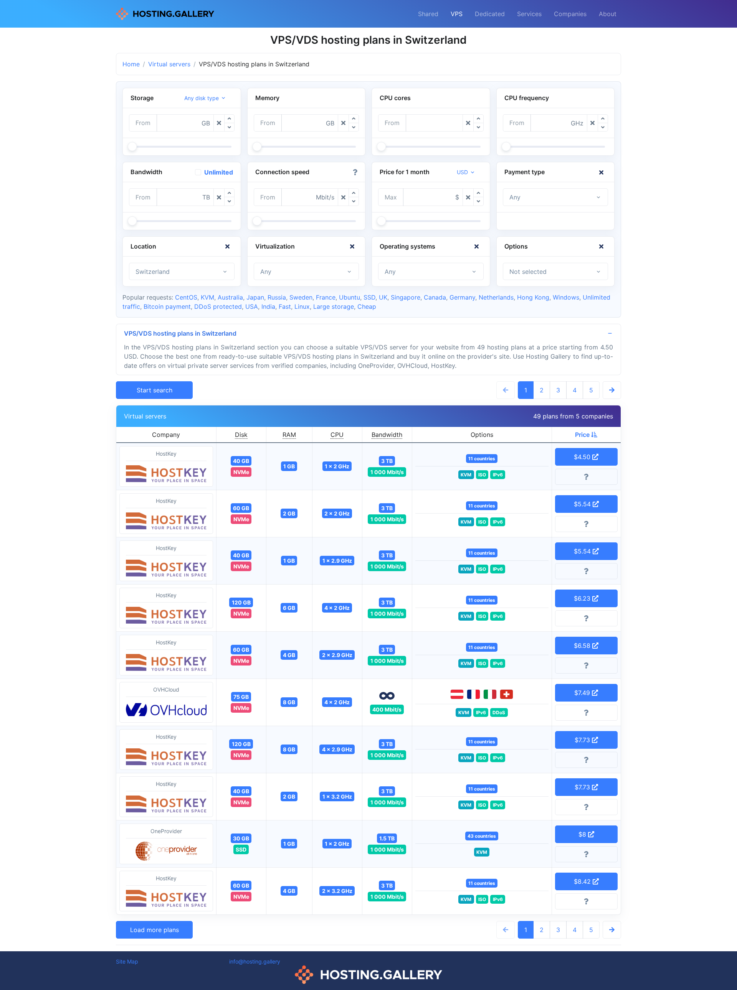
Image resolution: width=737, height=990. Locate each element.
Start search (154, 390)
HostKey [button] (166, 453)
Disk (241, 434)
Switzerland (153, 271)
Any (515, 197)
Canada (435, 297)
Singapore (405, 297)
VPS (457, 14)
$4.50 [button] (583, 457)
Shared (428, 14)
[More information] (586, 477)
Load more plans (154, 930)
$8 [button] (583, 834)
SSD (369, 297)
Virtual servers (169, 64)
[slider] (132, 146)
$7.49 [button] (583, 693)
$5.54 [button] (583, 504)
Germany (462, 297)
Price (583, 434)
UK (383, 297)
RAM (289, 434)
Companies (570, 14)
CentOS (186, 297)
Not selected (528, 271)
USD (462, 172)
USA (251, 306)
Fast (285, 306)
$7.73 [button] (583, 740)
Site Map (127, 961)
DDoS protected (218, 306)
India (268, 306)
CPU (337, 434)
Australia (230, 297)
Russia (277, 297)
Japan (255, 297)
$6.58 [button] (583, 645)
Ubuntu (349, 297)
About (607, 14)
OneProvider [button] (166, 831)
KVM (207, 297)
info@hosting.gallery (254, 961)
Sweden (300, 297)
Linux (302, 306)
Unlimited (218, 172)
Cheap (366, 306)
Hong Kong (533, 297)
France (325, 297)
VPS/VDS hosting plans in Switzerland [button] (180, 333)
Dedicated (490, 14)
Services (529, 14)
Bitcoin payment (167, 306)
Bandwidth (387, 434)
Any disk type (201, 98)
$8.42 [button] (583, 881)
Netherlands (496, 297)
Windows (566, 297)
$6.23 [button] (583, 598)
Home (131, 64)
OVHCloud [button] (166, 689)
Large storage (333, 306)
